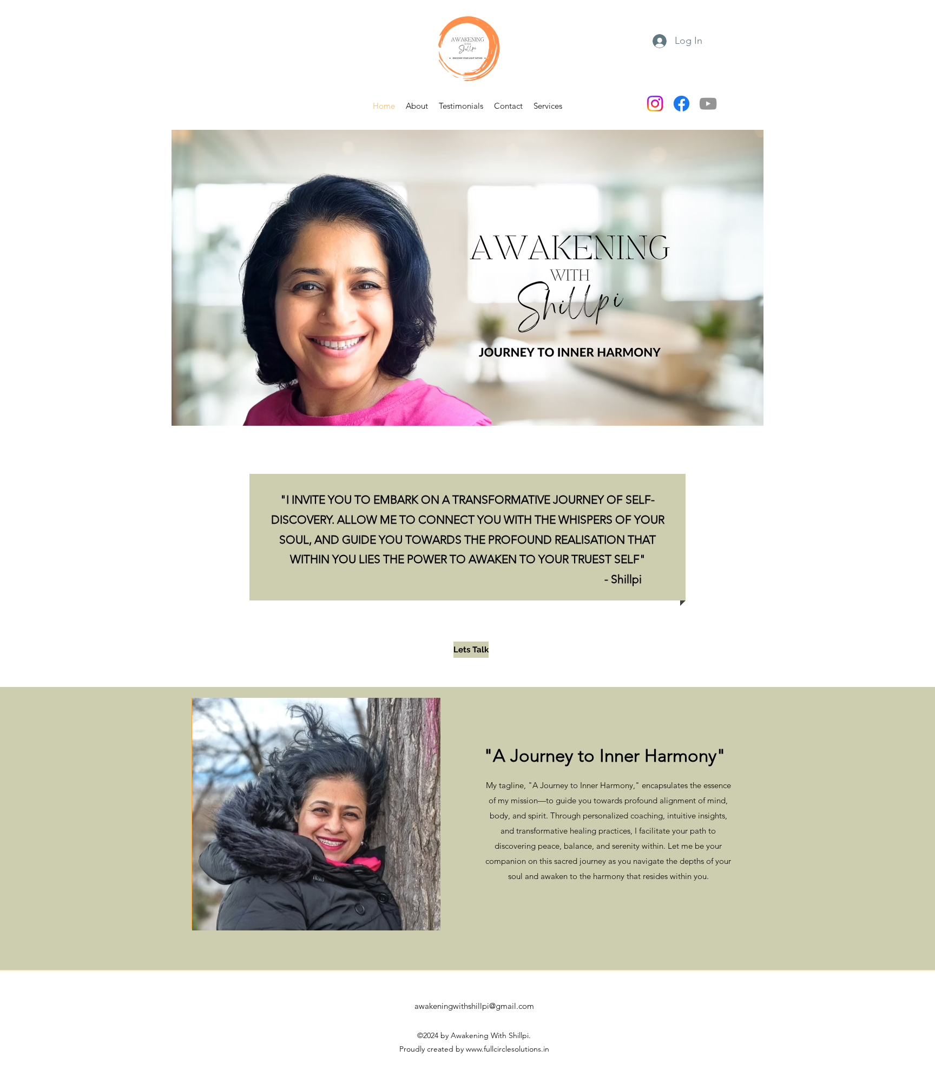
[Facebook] (681, 103)
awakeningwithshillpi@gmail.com (474, 1006)
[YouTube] (708, 103)
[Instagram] (655, 103)
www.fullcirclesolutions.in (507, 1049)
